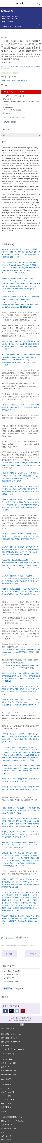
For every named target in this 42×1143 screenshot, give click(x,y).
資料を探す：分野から (9, 1038)
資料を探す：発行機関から (11, 1041)
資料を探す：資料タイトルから (12, 1034)
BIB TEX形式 (9, 107)
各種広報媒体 (6, 1107)
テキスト (9, 113)
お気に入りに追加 (13, 971)
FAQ (2, 1132)
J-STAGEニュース (7, 1099)
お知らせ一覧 (6, 1084)
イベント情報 (6, 1096)
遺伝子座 (17, 66)
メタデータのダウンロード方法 (14, 117)
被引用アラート (12, 978)
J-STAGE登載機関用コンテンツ (12, 1117)
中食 (23, 66)
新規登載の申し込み (8, 1074)
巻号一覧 (18, 26)
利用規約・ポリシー (8, 1070)
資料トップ (6, 26)
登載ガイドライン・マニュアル (12, 1121)
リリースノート (7, 1088)
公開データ (5, 1067)
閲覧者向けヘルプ (7, 1124)
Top (22, 1024)
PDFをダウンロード (14, 92)
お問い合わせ (6, 1136)
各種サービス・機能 (8, 1063)
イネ (10, 66)
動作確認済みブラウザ (9, 1128)
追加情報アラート (13, 974)
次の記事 (33, 954)
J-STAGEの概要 (6, 1059)
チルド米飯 (29, 66)
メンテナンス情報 (7, 1092)
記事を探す (5, 1045)
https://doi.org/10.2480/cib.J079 (17, 80)
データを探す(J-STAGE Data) (12, 1049)
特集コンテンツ (7, 1103)
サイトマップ (6, 1140)
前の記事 (9, 954)
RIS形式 (8, 99)
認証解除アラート (13, 981)
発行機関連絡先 (10, 122)
